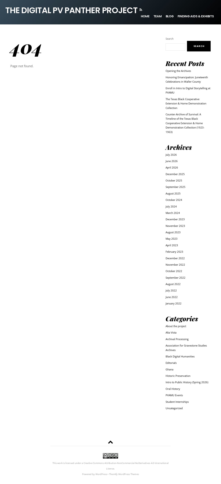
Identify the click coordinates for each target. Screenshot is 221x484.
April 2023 (172, 245)
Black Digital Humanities (180, 356)
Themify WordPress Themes (124, 474)
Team (157, 16)
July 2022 (171, 290)
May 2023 (171, 238)
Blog (170, 16)
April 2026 (172, 167)
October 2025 (174, 180)
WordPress (101, 474)
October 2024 (174, 200)
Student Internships (177, 401)
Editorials (171, 363)
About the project (176, 326)
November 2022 (175, 264)
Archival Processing (177, 339)
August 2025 (173, 193)
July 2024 (171, 206)
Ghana (169, 369)
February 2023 (174, 251)
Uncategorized (174, 408)
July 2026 (171, 154)
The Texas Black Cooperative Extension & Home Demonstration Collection (186, 103)
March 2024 (173, 213)
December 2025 (175, 174)
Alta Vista (171, 332)
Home (145, 16)
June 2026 (172, 161)
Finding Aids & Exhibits (196, 16)
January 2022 (173, 303)
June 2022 (172, 297)
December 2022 (175, 258)
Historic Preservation (178, 376)
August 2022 (173, 284)
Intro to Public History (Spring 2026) (187, 382)
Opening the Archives (178, 71)
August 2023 (173, 232)
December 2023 (175, 219)
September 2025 (175, 187)
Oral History (173, 388)
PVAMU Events (174, 395)
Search (170, 38)
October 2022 (174, 271)
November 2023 (175, 226)
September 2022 (175, 277)
